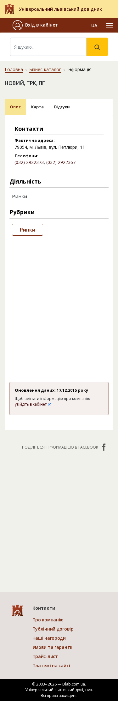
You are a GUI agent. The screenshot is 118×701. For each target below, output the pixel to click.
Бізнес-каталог (45, 69)
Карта (37, 107)
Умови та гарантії (52, 647)
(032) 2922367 (61, 162)
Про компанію (48, 620)
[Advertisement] (59, 307)
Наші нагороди (49, 638)
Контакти (43, 608)
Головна (14, 69)
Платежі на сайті (51, 665)
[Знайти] (97, 47)
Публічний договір (53, 629)
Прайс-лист (45, 656)
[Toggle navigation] (109, 25)
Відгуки (62, 107)
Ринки (27, 229)
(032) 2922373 (29, 162)
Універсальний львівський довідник (60, 9)
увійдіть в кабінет (31, 404)
